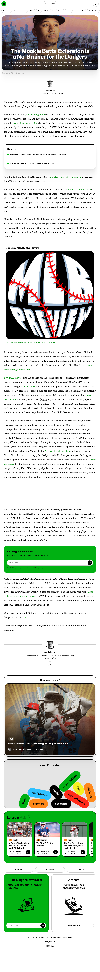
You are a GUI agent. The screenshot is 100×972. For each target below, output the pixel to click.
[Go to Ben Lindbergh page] (9, 749)
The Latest (6, 10)
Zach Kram (51, 90)
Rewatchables (93, 10)
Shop (81, 869)
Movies (60, 10)
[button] (50, 3)
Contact (18, 869)
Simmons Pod (79, 10)
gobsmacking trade (35, 114)
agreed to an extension (26, 123)
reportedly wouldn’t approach (65, 176)
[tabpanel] (50, 159)
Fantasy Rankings (20, 10)
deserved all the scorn (79, 189)
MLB (45, 10)
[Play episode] (28, 852)
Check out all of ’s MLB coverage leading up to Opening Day (30, 342)
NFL (39, 10)
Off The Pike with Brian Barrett (16, 851)
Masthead (50, 869)
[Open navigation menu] (96, 4)
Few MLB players (13, 377)
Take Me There (74, 925)
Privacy (41, 937)
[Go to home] (3, 3)
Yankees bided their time (58, 450)
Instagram (48, 942)
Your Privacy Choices (53, 937)
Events (69, 10)
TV (53, 10)
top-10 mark (29, 386)
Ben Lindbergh (21, 749)
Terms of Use (32, 937)
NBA (31, 10)
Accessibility (67, 937)
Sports (43, 840)
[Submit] (90, 562)
